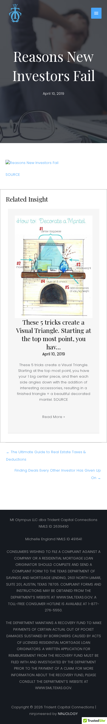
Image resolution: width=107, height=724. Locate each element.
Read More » (53, 416)
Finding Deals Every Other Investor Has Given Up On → (58, 471)
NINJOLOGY (68, 713)
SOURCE (12, 174)
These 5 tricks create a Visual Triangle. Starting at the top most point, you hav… (53, 334)
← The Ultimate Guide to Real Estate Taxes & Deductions (46, 453)
